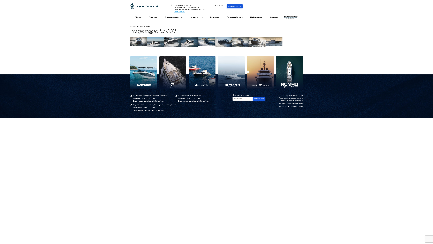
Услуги (138, 17)
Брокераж (214, 17)
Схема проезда (179, 11)
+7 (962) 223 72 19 (148, 98)
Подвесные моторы (174, 17)
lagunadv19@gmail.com (156, 101)
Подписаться (259, 98)
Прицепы (153, 17)
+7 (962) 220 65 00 (217, 5)
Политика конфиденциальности (291, 103)
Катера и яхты (196, 17)
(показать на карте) (160, 95)
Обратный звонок (234, 6)
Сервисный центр (235, 17)
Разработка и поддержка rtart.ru (291, 106)
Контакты (274, 17)
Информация (256, 17)
